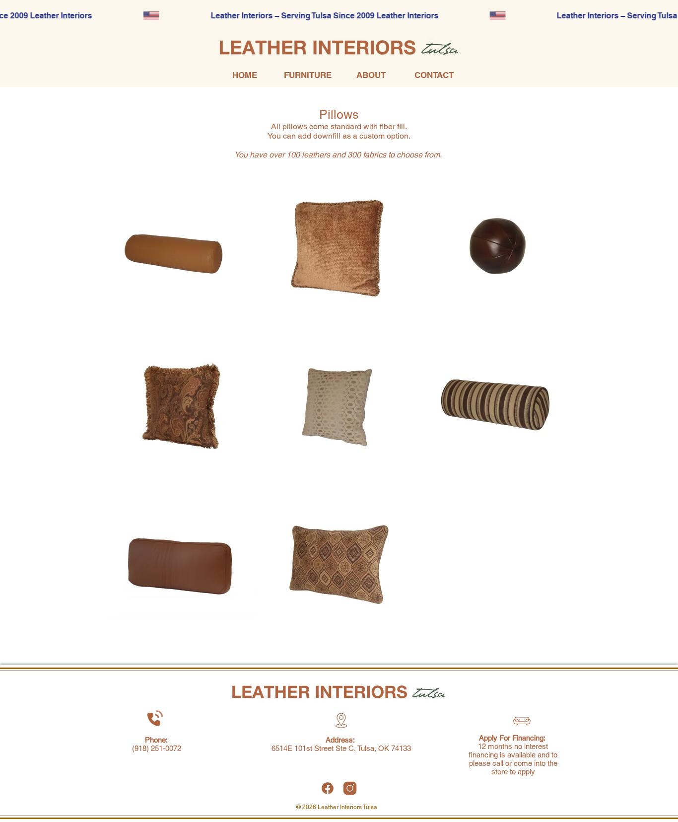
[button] (307, 75)
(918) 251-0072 (156, 748)
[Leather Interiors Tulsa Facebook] (327, 788)
